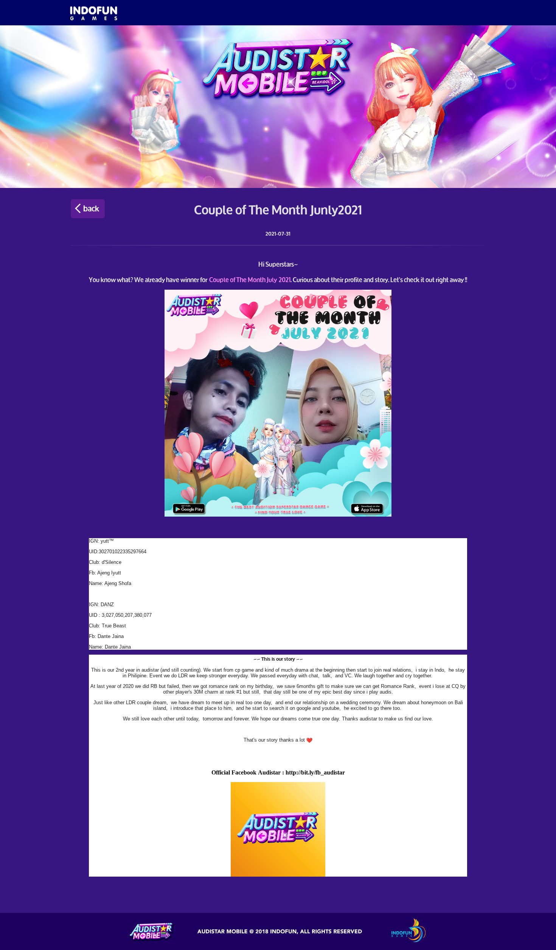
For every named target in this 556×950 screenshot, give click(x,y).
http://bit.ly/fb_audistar (315, 772)
